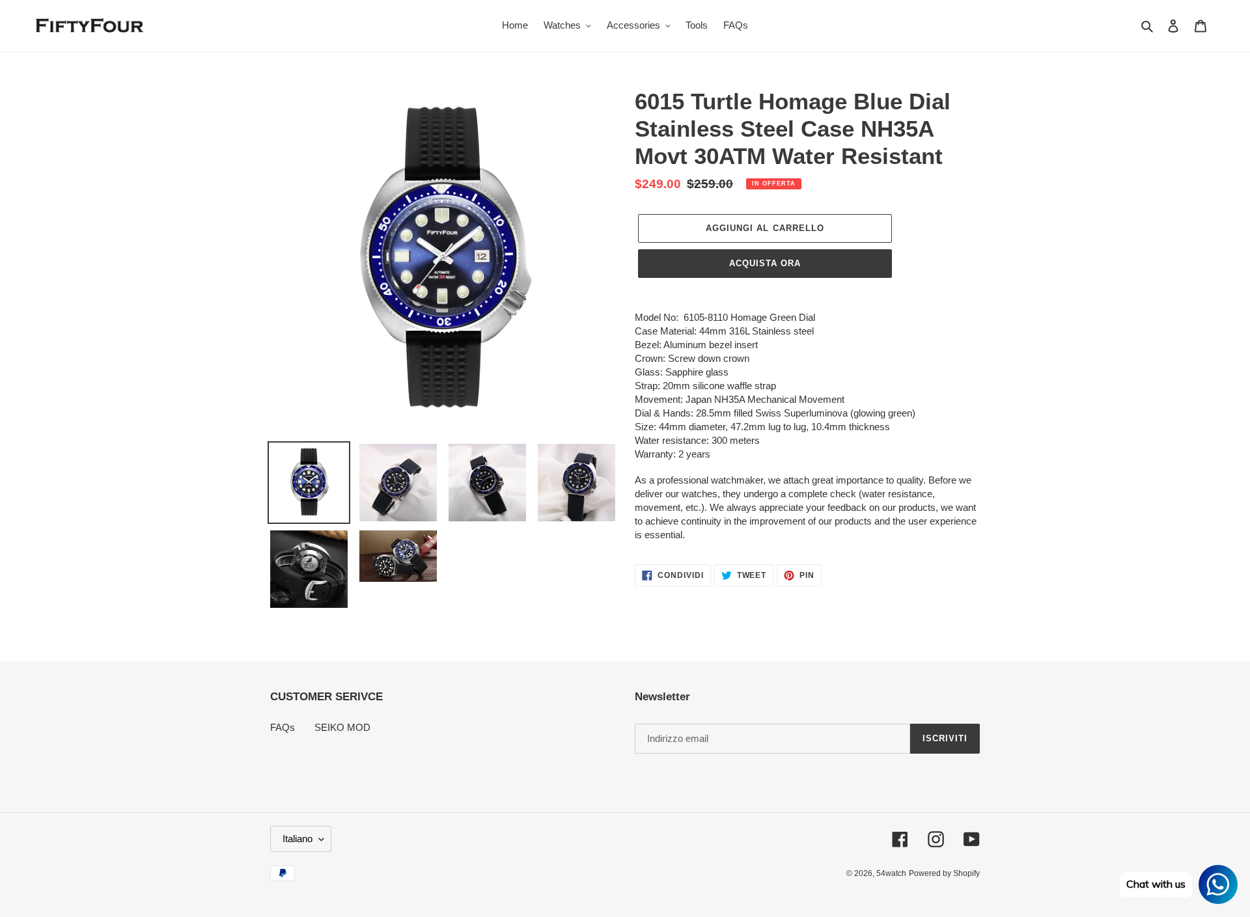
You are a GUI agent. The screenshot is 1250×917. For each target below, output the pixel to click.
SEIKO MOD (342, 727)
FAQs (282, 727)
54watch (891, 873)
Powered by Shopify (944, 873)
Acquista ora (765, 263)
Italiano (297, 838)
